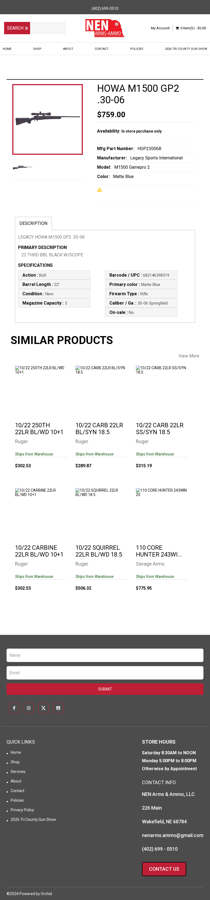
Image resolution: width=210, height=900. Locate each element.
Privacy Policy (22, 810)
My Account (160, 28)
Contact (102, 49)
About (68, 49)
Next (80, 133)
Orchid (46, 894)
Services (18, 771)
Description (33, 223)
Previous (14, 133)
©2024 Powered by (24, 894)
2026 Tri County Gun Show (186, 49)
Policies (136, 49)
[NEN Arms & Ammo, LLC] (105, 28)
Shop (37, 49)
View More (189, 356)
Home (7, 49)
